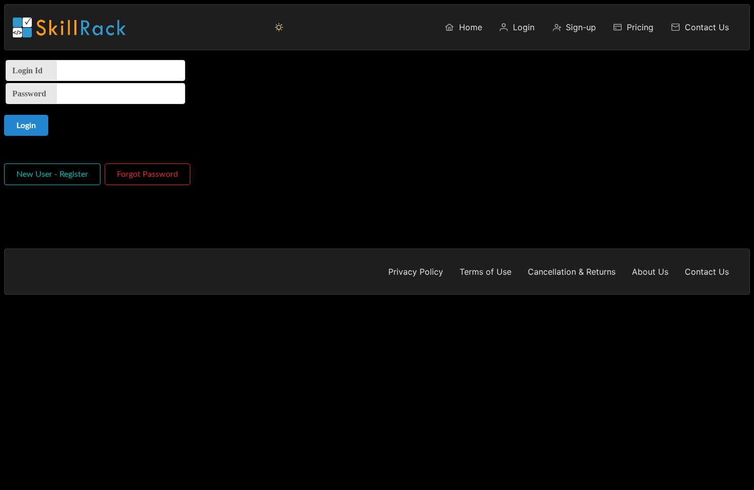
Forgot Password (147, 174)
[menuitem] (463, 27)
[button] (279, 27)
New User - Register (52, 174)
